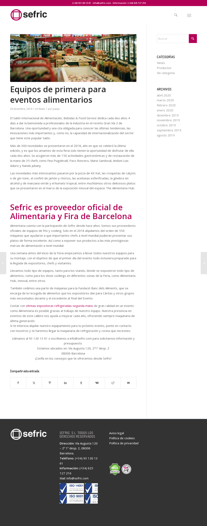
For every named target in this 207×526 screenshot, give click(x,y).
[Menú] (189, 15)
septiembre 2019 (169, 130)
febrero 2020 (166, 105)
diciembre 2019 (168, 115)
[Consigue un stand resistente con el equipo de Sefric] (3, 263)
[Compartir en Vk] (97, 382)
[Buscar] (176, 15)
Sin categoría (166, 73)
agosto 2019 (166, 135)
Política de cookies (122, 438)
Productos (164, 68)
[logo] (37, 18)
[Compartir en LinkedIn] (65, 382)
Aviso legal (116, 433)
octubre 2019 (166, 125)
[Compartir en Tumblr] (81, 382)
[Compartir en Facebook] (18, 382)
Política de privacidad (123, 443)
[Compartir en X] (34, 382)
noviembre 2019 (168, 120)
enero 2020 (165, 110)
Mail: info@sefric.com (74, 478)
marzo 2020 (165, 100)
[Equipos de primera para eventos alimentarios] (73, 58)
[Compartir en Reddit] (112, 382)
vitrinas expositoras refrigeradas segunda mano (59, 306)
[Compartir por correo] (128, 382)
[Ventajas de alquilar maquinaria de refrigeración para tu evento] (204, 263)
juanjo (56, 109)
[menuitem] (177, 15)
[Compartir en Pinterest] (50, 382)
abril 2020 (164, 95)
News (42, 109)
